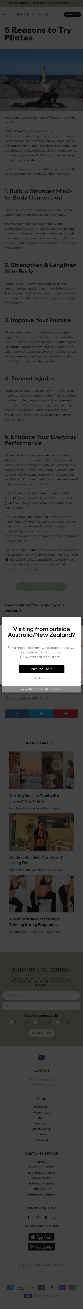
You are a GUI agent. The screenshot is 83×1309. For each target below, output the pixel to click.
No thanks (42, 678)
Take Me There (41, 669)
